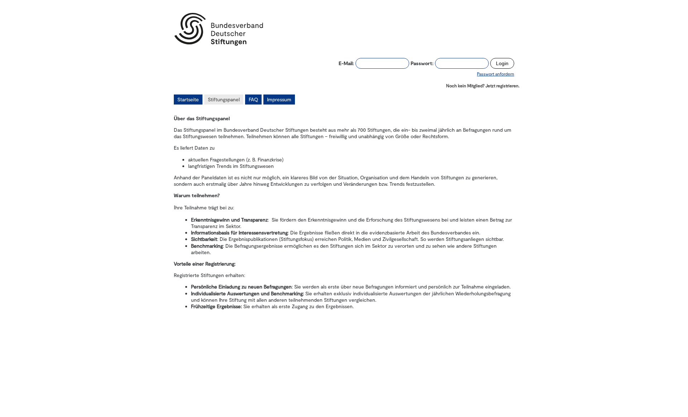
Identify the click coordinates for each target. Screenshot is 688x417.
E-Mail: (346, 63)
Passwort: (422, 63)
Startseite (188, 99)
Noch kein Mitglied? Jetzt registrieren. (483, 85)
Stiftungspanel (224, 99)
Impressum (279, 99)
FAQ (253, 99)
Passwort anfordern (495, 73)
